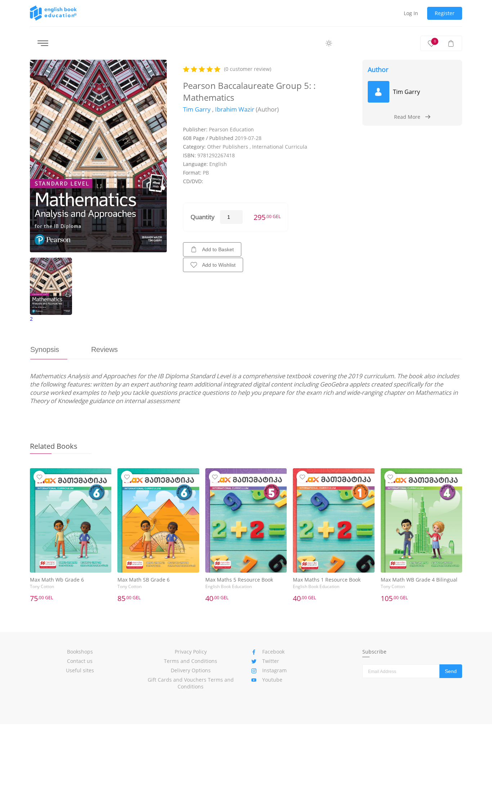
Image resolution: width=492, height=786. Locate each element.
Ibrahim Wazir (234, 109)
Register (445, 13)
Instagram (274, 670)
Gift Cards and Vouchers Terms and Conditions (191, 683)
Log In (411, 13)
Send (451, 671)
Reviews (104, 349)
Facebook (273, 651)
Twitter (270, 661)
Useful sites (80, 670)
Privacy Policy (191, 651)
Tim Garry (197, 109)
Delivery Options (191, 670)
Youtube (272, 679)
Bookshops (80, 651)
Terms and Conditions (190, 661)
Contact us (80, 661)
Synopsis (44, 349)
